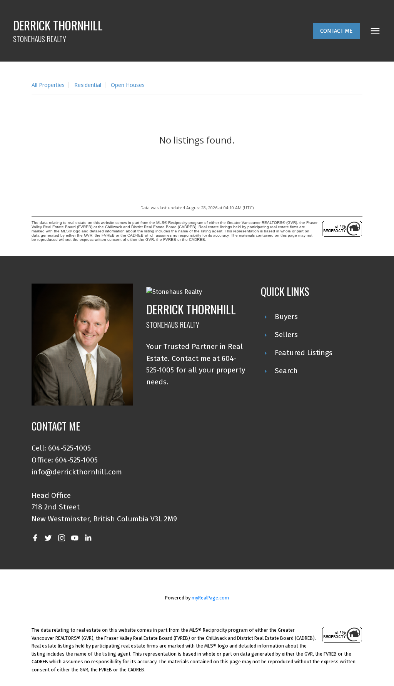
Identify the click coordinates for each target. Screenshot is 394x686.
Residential (87, 84)
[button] (336, 31)
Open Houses (128, 84)
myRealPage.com (210, 598)
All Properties (48, 84)
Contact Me (336, 30)
